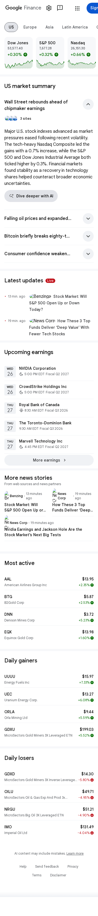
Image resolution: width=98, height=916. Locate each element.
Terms (36, 875)
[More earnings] (49, 460)
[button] (77, 8)
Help (23, 866)
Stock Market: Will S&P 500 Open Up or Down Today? (58, 303)
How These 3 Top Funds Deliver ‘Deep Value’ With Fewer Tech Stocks (59, 327)
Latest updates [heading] (29, 280)
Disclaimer (58, 875)
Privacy (73, 866)
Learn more (75, 853)
